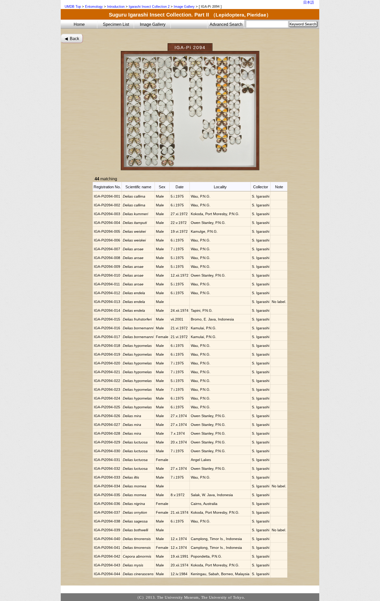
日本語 (308, 2)
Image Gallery (184, 7)
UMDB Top (73, 7)
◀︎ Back (72, 38)
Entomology (94, 7)
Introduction (116, 7)
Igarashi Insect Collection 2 (149, 7)
